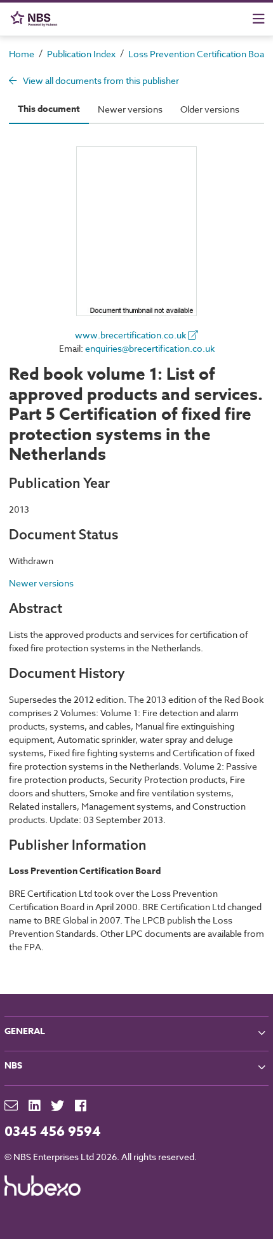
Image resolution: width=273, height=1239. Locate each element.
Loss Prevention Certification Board (200, 54)
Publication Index (81, 54)
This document (49, 109)
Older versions (209, 109)
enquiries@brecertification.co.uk (150, 348)
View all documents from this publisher (100, 80)
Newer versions (130, 109)
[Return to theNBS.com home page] (36, 19)
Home (21, 54)
